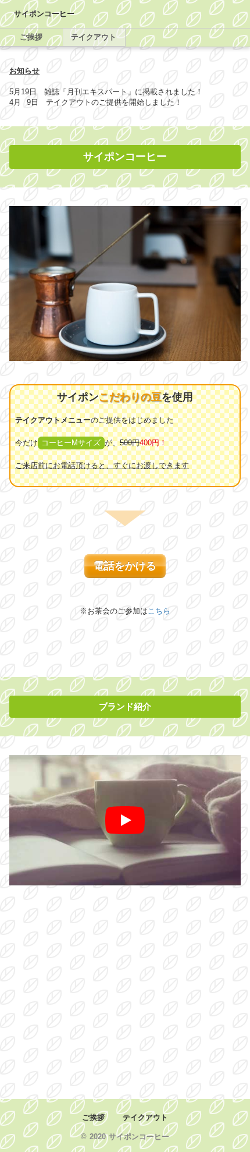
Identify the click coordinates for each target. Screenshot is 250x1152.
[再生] (125, 820)
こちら (159, 611)
